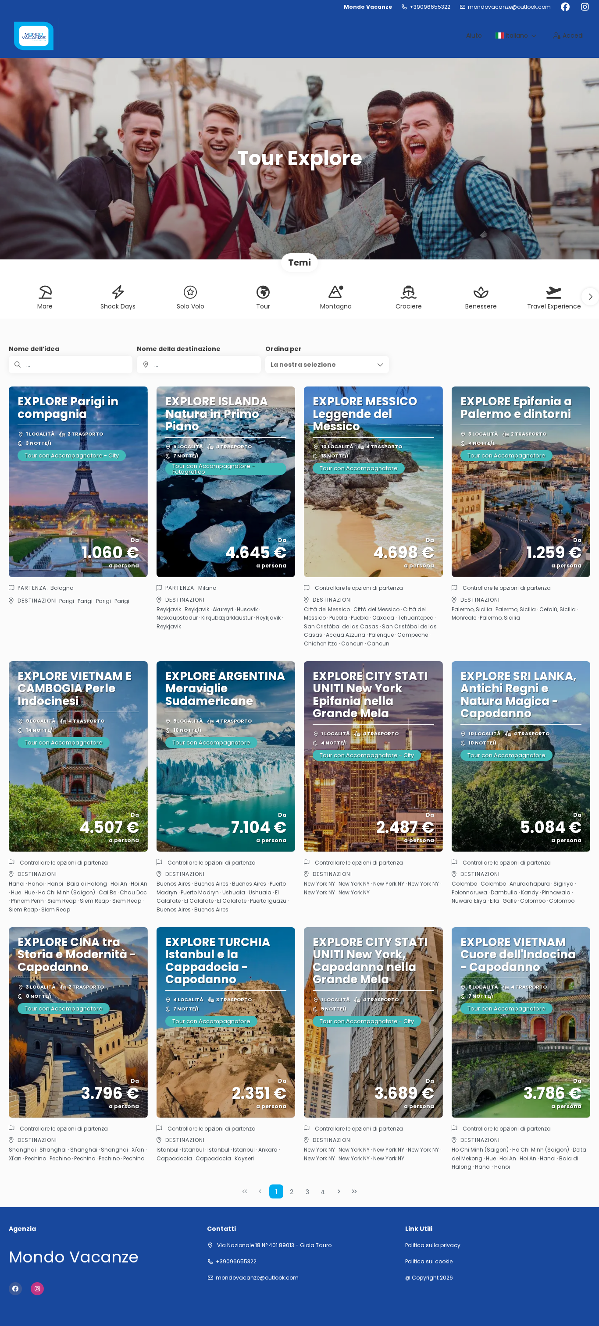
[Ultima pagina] (354, 1191)
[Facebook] (565, 7)
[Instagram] (584, 7)
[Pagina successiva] (339, 1191)
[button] (590, 296)
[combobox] (198, 364)
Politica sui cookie (429, 1261)
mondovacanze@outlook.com (509, 7)
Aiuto (474, 35)
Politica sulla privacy (432, 1245)
